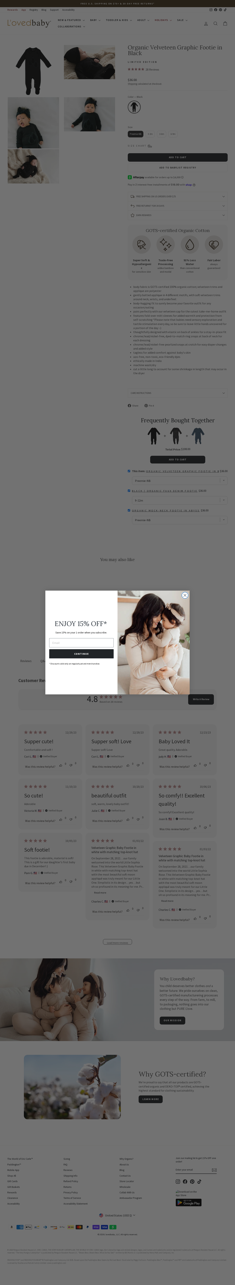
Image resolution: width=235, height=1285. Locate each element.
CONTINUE (81, 653)
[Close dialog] (185, 595)
